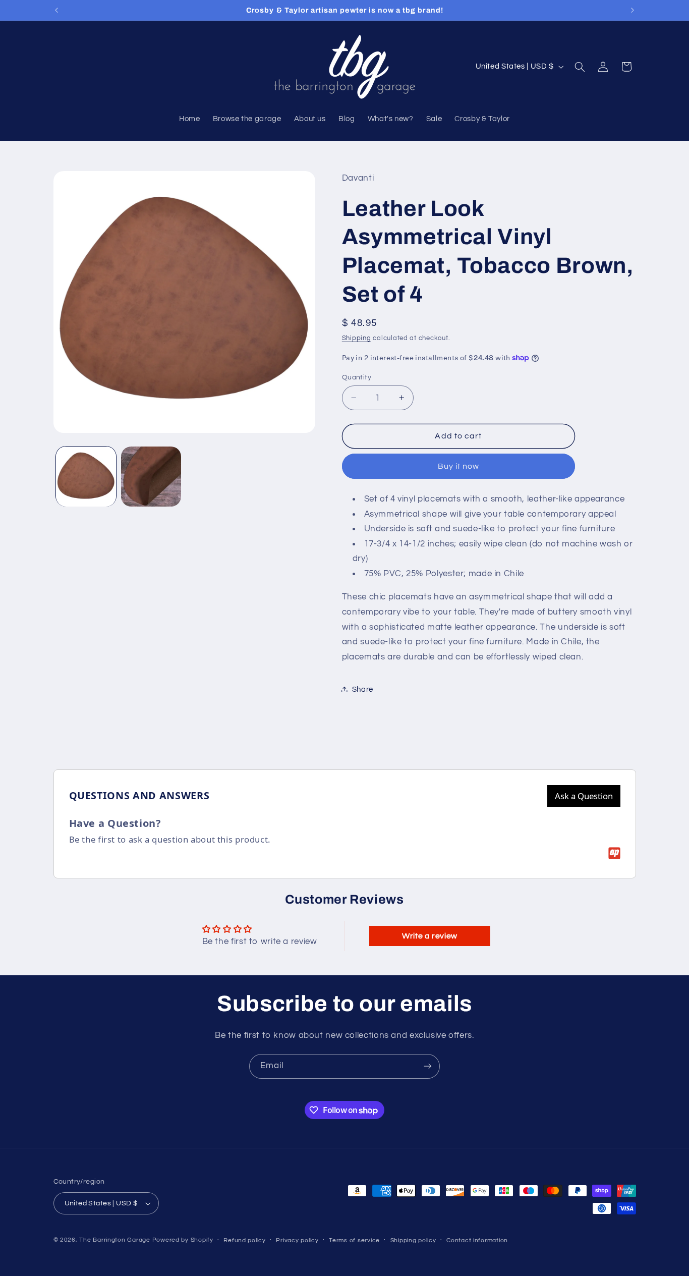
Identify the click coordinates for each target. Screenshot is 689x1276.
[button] (579, 66)
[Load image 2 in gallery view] (151, 477)
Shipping (356, 338)
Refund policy (244, 1240)
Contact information (477, 1240)
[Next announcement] (632, 10)
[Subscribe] (427, 1066)
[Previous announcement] (56, 10)
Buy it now (459, 466)
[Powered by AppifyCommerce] (614, 853)
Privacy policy (297, 1240)
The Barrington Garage (114, 1240)
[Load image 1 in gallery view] (86, 477)
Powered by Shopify (182, 1240)
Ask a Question (584, 796)
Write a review (429, 936)
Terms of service (354, 1240)
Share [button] (362, 689)
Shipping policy (413, 1240)
